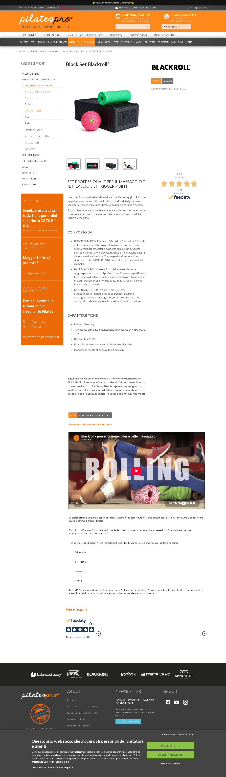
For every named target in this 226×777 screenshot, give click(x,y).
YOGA (138, 42)
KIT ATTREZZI (163, 42)
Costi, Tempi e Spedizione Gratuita (82, 706)
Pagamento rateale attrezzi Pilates (82, 713)
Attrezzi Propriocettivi (37, 136)
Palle (27, 123)
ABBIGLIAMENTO (103, 42)
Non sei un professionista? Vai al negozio (39, 7)
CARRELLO (173, 26)
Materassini (31, 97)
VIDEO (70, 35)
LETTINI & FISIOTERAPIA (123, 42)
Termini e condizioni (76, 719)
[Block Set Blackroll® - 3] (110, 164)
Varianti (167, 81)
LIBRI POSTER (149, 42)
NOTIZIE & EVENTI (30, 35)
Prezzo (156, 81)
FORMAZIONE (177, 42)
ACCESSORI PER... (28, 42)
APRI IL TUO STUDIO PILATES (91, 35)
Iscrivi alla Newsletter (128, 721)
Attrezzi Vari (32, 142)
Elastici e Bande (33, 129)
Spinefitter (30, 148)
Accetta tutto (170, 745)
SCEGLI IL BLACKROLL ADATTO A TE (95, 415)
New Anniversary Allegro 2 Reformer (113, 2)
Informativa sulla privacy (78, 725)
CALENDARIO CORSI (52, 35)
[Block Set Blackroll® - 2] (92, 164)
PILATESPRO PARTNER (138, 35)
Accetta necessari (170, 754)
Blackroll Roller (33, 110)
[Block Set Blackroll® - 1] (73, 164)
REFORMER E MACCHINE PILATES (52, 42)
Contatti (71, 700)
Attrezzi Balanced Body (38, 91)
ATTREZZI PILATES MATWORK (81, 42)
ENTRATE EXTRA (116, 35)
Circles (29, 116)
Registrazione (200, 7)
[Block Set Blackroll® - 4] (129, 164)
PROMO (188, 42)
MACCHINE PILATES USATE (164, 35)
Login (189, 7)
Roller (28, 104)
